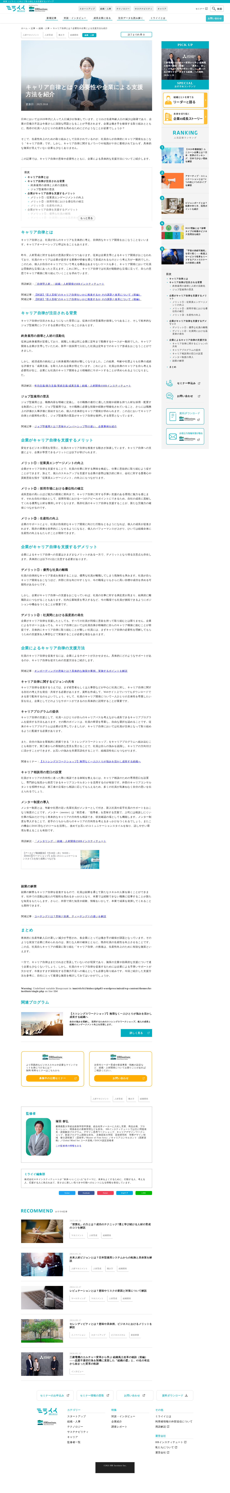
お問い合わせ (215, 18)
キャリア (162, 9)
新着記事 (52, 18)
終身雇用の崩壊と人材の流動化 (49, 185)
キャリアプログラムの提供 (186, 350)
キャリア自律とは (38, 177)
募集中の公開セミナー (52, 1078)
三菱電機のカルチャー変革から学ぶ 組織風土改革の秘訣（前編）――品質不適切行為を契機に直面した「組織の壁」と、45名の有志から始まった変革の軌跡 (110, 1360)
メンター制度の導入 (183, 357)
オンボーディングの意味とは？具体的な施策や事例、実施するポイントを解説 (81, 671)
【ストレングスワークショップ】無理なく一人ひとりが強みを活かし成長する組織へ (90, 761)
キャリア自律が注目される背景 (46, 181)
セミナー (200, 9)
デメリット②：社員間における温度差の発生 (190, 332)
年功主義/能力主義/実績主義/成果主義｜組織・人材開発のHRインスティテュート (82, 385)
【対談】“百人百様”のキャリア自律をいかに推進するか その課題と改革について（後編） (87, 299)
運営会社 (160, 1452)
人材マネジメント (101, 1099)
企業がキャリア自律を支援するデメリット (53, 209)
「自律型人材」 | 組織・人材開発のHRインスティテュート (69, 284)
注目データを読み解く (130, 18)
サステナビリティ (143, 9)
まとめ (172, 367)
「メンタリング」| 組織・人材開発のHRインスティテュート (70, 841)
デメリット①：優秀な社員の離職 (51, 213)
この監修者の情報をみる (69, 1146)
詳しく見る (136, 1033)
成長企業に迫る (102, 18)
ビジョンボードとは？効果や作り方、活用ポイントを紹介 (196, 206)
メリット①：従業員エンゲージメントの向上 (57, 197)
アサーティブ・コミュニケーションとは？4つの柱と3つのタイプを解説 (196, 180)
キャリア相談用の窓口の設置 (187, 354)
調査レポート (119, 1426)
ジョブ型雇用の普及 (43, 189)
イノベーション (78, 1335)
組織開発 (144, 1099)
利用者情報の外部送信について (174, 1421)
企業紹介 (116, 1421)
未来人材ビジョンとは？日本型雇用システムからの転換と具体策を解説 (111, 1259)
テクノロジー (123, 9)
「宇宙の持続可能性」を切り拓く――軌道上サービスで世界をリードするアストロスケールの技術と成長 (196, 256)
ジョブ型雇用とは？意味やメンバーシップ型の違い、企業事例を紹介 (75, 426)
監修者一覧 (74, 1442)
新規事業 (135, 1335)
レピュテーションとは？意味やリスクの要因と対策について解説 (108, 1290)
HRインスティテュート (169, 1442)
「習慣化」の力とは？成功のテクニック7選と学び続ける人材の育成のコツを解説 (110, 1226)
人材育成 (119, 1099)
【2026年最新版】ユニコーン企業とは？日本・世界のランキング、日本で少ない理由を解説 (196, 155)
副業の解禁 (178, 361)
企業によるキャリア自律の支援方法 (188, 340)
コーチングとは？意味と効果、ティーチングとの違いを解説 (70, 916)
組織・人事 (105, 9)
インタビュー (77, 1371)
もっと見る (86, 218)
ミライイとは (158, 18)
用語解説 (160, 1426)
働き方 (131, 1099)
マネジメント (77, 1235)
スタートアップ (87, 9)
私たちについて (164, 1447)
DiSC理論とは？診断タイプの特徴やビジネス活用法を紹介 (196, 231)
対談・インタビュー (75, 18)
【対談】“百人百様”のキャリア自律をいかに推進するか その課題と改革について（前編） (87, 294)
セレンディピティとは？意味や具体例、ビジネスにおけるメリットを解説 (111, 1326)
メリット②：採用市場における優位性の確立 (57, 201)
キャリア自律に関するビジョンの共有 (190, 345)
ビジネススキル (118, 1335)
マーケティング (78, 1298)
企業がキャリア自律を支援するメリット (51, 193)
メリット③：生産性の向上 (47, 205)
